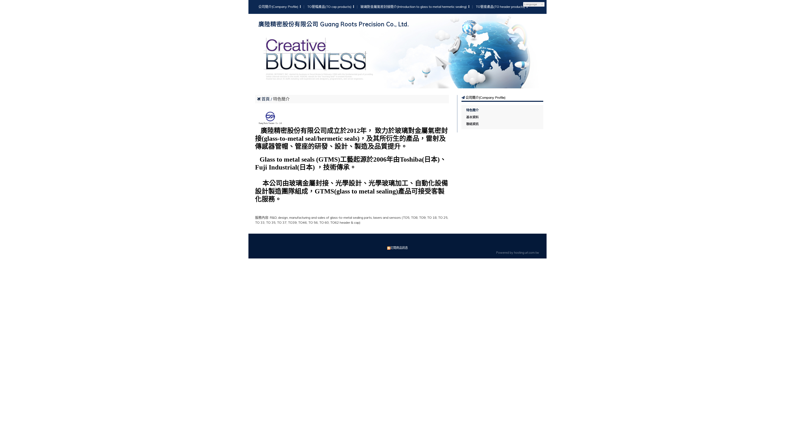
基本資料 (472, 117)
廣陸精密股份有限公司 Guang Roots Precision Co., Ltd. (333, 24)
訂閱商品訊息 (399, 248)
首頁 (265, 99)
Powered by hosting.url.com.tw (517, 253)
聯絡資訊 (472, 124)
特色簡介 (472, 110)
